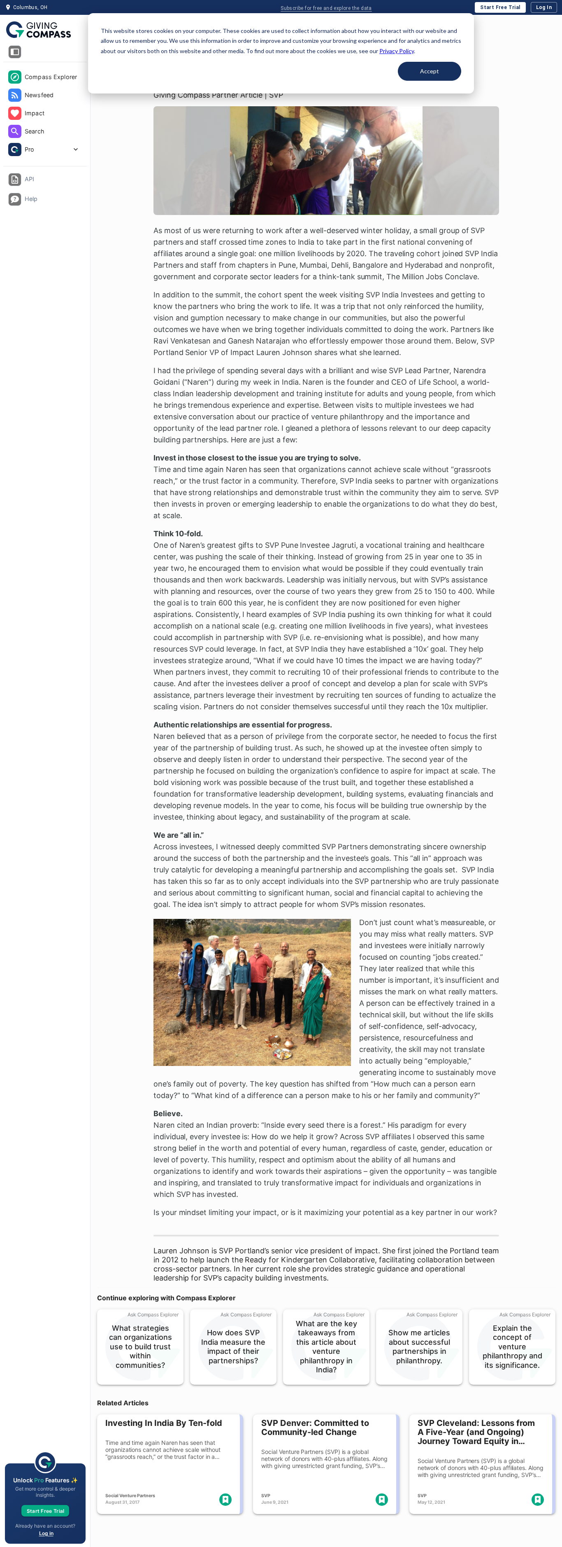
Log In (544, 7)
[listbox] (45, 114)
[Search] (14, 131)
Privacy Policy (396, 50)
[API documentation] (14, 179)
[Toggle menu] (14, 51)
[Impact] (14, 113)
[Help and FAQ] (14, 199)
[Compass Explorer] (14, 77)
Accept (429, 71)
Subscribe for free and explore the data (326, 8)
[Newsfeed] (14, 95)
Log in (46, 1533)
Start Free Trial (500, 7)
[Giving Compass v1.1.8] (45, 30)
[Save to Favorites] (225, 1499)
